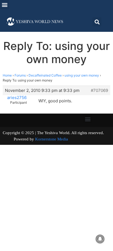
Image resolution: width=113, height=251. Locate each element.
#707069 (99, 90)
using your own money (81, 75)
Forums (20, 75)
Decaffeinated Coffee (45, 75)
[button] (4, 4)
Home (7, 75)
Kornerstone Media (51, 139)
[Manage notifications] (100, 239)
